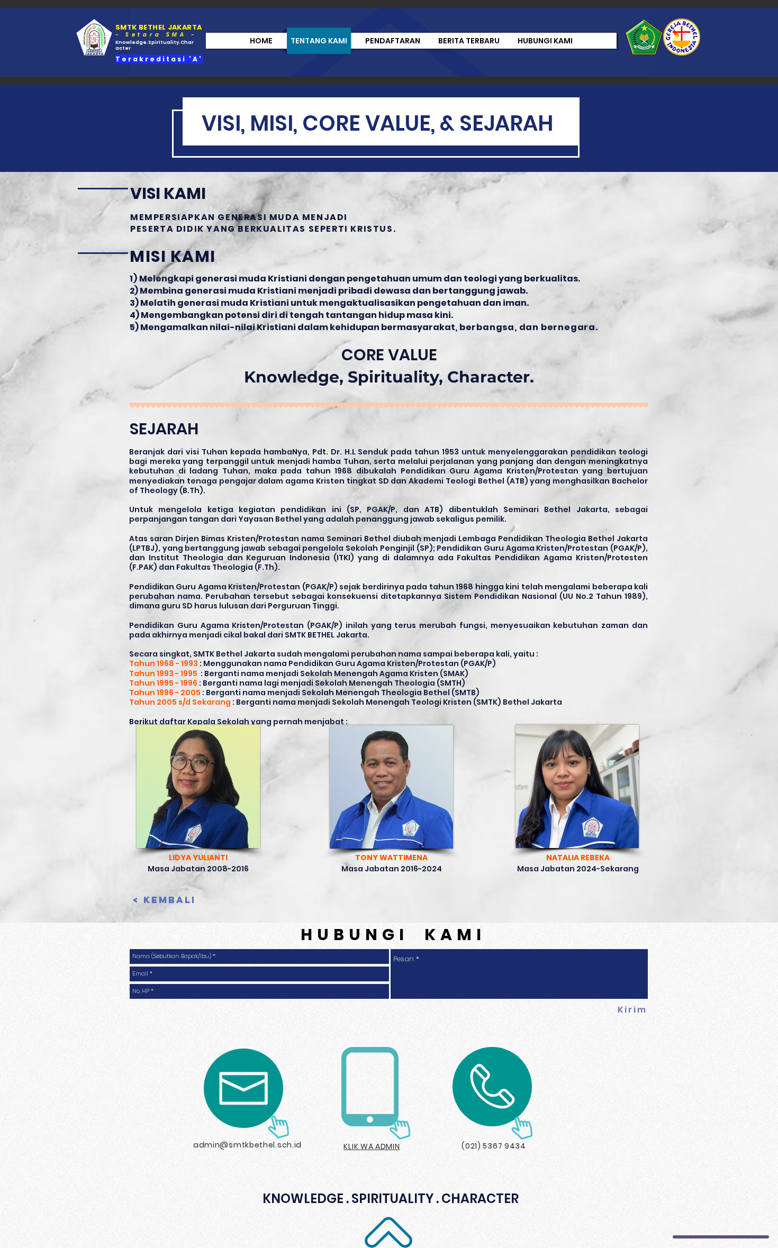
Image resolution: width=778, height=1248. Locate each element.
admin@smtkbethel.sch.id (247, 1145)
